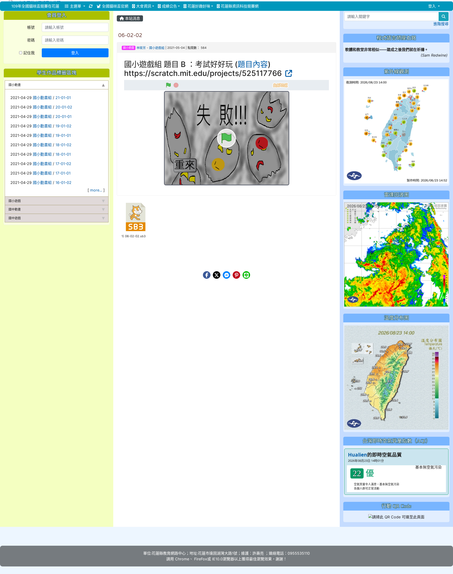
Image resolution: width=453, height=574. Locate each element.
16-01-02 (63, 182)
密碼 (31, 40)
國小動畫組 (42, 97)
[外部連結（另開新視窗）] (288, 73)
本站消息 (132, 18)
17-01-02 (63, 163)
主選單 (75, 6)
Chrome (182, 559)
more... (96, 190)
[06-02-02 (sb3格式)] (136, 217)
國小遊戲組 (156, 48)
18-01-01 (63, 154)
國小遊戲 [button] (14, 201)
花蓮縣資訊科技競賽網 (239, 6)
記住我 (28, 52)
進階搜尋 (441, 23)
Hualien (357, 454)
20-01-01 (63, 116)
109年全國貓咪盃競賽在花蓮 (35, 6)
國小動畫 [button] (14, 85)
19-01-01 (63, 135)
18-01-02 (63, 144)
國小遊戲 (128, 48)
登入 (75, 52)
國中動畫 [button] (14, 209)
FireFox (200, 559)
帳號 (31, 27)
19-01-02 (63, 126)
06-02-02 (130, 35)
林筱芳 (141, 48)
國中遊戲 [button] (14, 218)
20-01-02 (63, 107)
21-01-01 (63, 97)
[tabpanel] (57, 143)
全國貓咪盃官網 (114, 6)
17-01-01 (63, 173)
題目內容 (253, 64)
